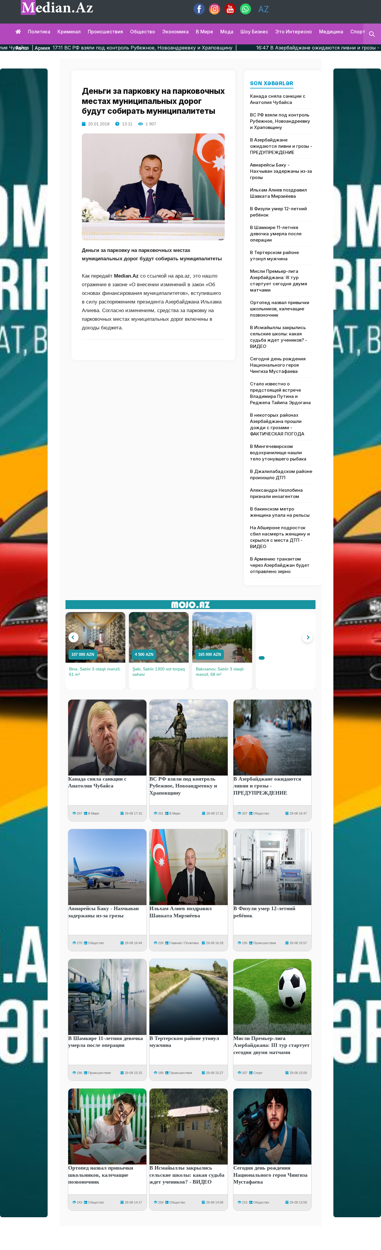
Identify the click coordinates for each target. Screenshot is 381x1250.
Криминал (69, 32)
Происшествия (105, 32)
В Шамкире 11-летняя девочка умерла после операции (276, 234)
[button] (73, 637)
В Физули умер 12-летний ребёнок (278, 212)
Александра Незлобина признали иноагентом (276, 493)
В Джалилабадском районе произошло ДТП (281, 474)
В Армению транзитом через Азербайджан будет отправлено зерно (280, 565)
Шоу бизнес (254, 32)
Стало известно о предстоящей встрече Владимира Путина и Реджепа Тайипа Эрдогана (280, 393)
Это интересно (293, 32)
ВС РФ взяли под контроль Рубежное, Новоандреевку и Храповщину (280, 121)
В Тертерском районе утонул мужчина (274, 255)
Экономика (175, 32)
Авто (21, 48)
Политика (39, 32)
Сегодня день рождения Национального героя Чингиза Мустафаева (278, 365)
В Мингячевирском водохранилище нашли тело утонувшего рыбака (278, 452)
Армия (42, 48)
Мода (226, 32)
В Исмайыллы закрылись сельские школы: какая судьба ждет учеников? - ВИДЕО (278, 337)
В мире (204, 32)
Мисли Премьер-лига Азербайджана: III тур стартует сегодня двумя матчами (278, 280)
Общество (142, 32)
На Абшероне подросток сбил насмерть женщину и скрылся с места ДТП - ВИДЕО (280, 537)
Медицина (331, 32)
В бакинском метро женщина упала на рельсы (280, 512)
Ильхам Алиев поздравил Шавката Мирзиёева (278, 193)
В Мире (93, 813)
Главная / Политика (184, 943)
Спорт (357, 32)
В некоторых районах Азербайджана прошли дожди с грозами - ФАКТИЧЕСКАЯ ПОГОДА (277, 424)
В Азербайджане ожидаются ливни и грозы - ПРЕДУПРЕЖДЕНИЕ (281, 146)
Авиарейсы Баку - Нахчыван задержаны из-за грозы (281, 171)
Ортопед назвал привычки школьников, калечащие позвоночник (279, 309)
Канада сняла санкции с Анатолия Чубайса (277, 99)
